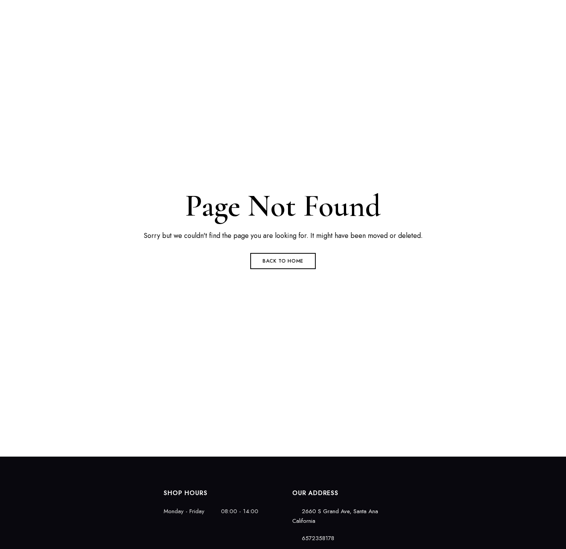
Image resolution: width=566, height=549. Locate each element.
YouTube (78, 490)
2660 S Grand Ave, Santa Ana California (90, 10)
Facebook (38, 490)
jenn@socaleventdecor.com (499, 10)
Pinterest (65, 490)
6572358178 (433, 10)
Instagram (51, 490)
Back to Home (283, 260)
